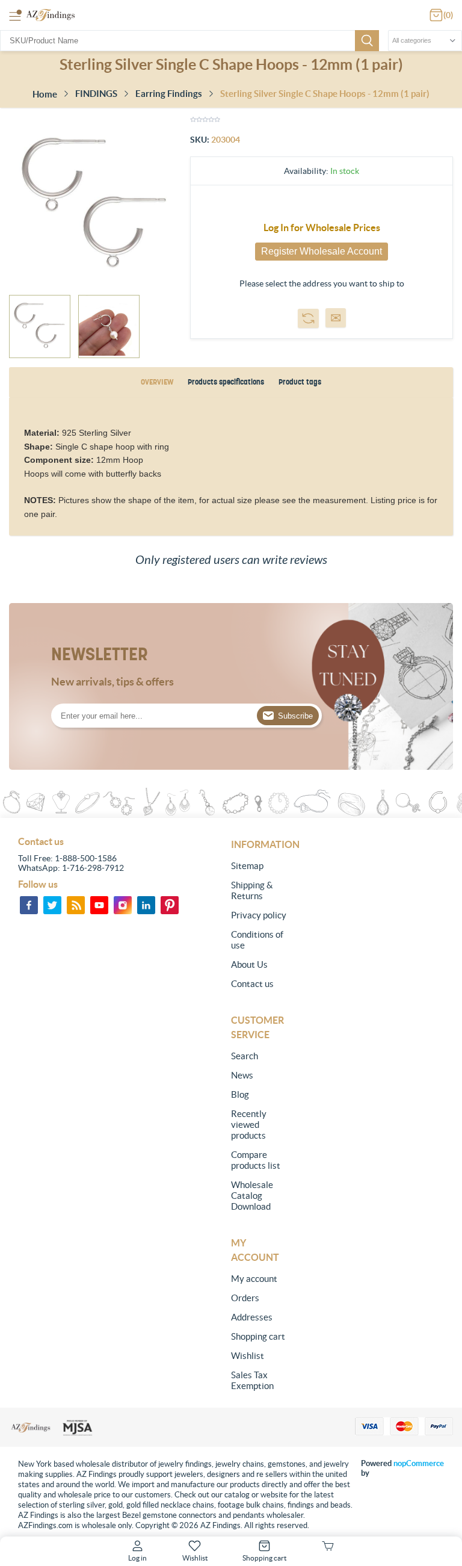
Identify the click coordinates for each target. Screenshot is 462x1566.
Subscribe (295, 715)
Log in (137, 1558)
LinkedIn (146, 905)
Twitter (52, 905)
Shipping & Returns (252, 890)
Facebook (29, 905)
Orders (245, 1298)
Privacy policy (258, 915)
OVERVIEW (157, 382)
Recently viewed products (248, 1124)
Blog (240, 1094)
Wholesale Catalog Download (252, 1196)
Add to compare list (308, 318)
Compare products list (255, 1160)
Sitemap (247, 866)
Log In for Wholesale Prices (321, 227)
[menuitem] (260, 866)
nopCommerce (418, 1463)
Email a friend (335, 317)
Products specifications (226, 382)
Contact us (252, 984)
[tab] (157, 382)
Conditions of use (257, 939)
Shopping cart (258, 1336)
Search (367, 40)
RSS (76, 905)
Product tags (300, 382)
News (242, 1075)
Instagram (123, 905)
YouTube (99, 905)
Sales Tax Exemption (252, 1380)
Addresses (252, 1317)
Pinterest (170, 905)
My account (254, 1279)
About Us (249, 964)
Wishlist (247, 1356)
